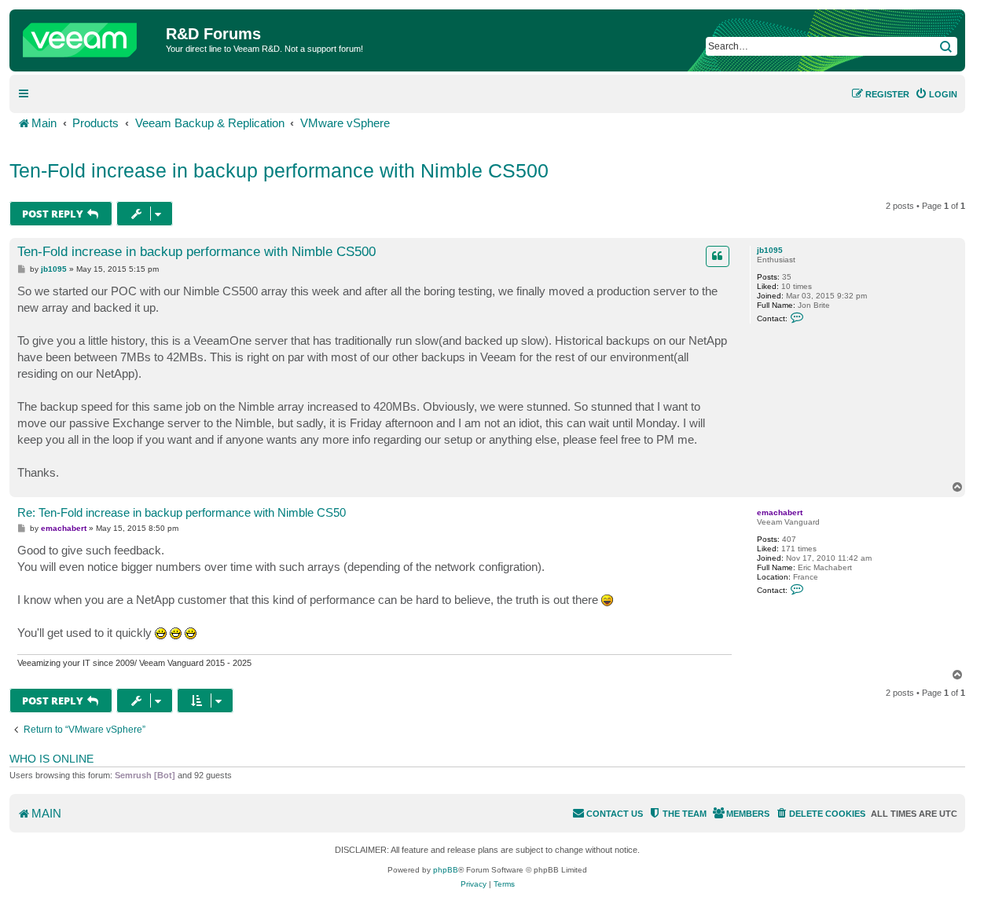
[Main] (89, 36)
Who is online (51, 758)
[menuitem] (936, 94)
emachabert (779, 512)
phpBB (445, 869)
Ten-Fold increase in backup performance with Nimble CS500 (279, 170)
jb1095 (770, 250)
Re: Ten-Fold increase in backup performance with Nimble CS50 (181, 512)
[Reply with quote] (717, 256)
